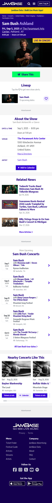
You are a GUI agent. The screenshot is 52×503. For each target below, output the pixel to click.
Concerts (11, 16)
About (31, 451)
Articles (9, 451)
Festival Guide (12, 447)
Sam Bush (22, 160)
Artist (4, 160)
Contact (32, 459)
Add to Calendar (27, 167)
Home (4, 16)
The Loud (6, 387)
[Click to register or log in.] (46, 98)
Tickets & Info (9, 395)
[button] (29, 3)
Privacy (22, 433)
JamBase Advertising (37, 443)
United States (19, 16)
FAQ (31, 455)
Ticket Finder (11, 443)
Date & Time (7, 128)
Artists (9, 459)
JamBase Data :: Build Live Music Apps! (27, 10)
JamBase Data (35, 447)
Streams (9, 455)
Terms (30, 433)
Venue (5, 139)
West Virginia (30, 16)
